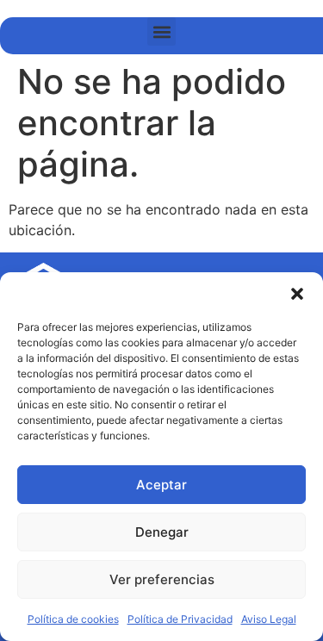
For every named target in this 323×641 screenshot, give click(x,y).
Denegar (162, 532)
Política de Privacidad (180, 619)
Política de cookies (73, 619)
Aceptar (161, 484)
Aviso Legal (268, 619)
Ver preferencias (161, 579)
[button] (297, 293)
